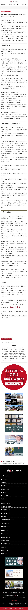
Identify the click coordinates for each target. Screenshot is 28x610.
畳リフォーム (5, 550)
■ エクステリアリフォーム (7, 519)
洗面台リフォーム (6, 516)
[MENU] (1, 1)
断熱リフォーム (5, 540)
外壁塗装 (4, 479)
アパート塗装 (5, 495)
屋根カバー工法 (5, 489)
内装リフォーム (12, 4)
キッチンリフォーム (6, 506)
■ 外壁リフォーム (5, 476)
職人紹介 (24, 4)
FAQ (17, 595)
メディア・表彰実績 (12, 592)
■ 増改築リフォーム (5, 526)
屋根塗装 (4, 482)
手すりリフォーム (6, 543)
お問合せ (24, 597)
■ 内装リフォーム (5, 530)
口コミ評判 (13, 597)
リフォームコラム (22, 592)
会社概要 (5, 592)
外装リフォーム (4, 4)
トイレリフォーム (6, 513)
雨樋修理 (4, 485)
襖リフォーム (5, 553)
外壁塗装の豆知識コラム (6, 11)
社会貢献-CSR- (6, 597)
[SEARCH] (26, 1)
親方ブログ (22, 595)
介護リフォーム (5, 547)
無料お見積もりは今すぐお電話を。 (15, 608)
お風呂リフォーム (6, 509)
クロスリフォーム (6, 537)
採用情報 (19, 597)
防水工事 (4, 492)
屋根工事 (4, 499)
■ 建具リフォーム (5, 523)
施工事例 (18, 4)
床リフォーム (5, 533)
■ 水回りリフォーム (5, 503)
